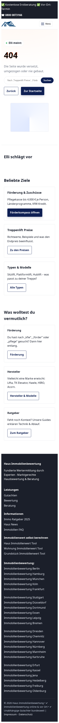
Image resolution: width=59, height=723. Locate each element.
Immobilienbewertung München (24, 579)
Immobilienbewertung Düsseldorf (25, 602)
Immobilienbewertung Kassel (22, 670)
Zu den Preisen (19, 250)
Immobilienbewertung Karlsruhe (24, 657)
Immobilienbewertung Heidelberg (25, 680)
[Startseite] (9, 24)
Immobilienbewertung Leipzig (22, 618)
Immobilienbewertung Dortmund (25, 607)
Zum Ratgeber (19, 433)
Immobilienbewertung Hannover (24, 641)
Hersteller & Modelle (23, 396)
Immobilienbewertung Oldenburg (25, 691)
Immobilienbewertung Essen (22, 613)
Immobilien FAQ (14, 529)
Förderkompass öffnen (25, 212)
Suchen (47, 80)
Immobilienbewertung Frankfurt (24, 589)
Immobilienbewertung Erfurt (22, 665)
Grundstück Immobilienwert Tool (24, 553)
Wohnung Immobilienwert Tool (23, 548)
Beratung (10, 505)
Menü (48, 24)
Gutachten (10, 495)
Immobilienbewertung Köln (21, 584)
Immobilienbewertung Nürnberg (24, 646)
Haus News (11, 524)
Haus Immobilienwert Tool (20, 543)
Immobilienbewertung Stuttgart (24, 597)
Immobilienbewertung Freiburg (23, 686)
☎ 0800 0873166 (11, 15)
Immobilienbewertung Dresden (23, 631)
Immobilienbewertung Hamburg (24, 574)
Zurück (11, 91)
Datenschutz (26, 714)
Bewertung (11, 500)
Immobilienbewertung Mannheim (25, 652)
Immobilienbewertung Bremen (23, 623)
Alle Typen (16, 287)
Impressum (10, 714)
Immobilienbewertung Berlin (22, 568)
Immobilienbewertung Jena (21, 675)
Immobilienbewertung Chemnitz (24, 636)
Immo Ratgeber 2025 (17, 519)
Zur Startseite (33, 91)
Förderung (17, 354)
